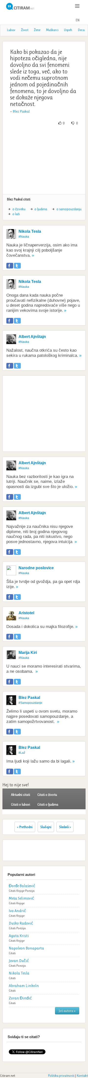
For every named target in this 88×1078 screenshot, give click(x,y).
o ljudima (40, 209)
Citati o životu (47, 795)
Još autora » (67, 1011)
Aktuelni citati (20, 795)
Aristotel (26, 613)
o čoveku (18, 209)
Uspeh (68, 30)
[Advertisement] (44, 159)
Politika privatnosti (61, 1076)
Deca (81, 30)
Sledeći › (65, 827)
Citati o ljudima (47, 804)
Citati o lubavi (20, 804)
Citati (12, 891)
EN (77, 20)
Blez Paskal (21, 111)
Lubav (11, 30)
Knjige (20, 891)
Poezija (29, 891)
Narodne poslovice (36, 568)
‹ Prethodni (25, 827)
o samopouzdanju (68, 209)
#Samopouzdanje (30, 703)
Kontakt (82, 1076)
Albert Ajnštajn (32, 337)
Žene (37, 30)
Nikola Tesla (30, 231)
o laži (16, 214)
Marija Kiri (28, 652)
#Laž (22, 752)
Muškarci (52, 30)
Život (24, 30)
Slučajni (45, 827)
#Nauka (24, 236)
